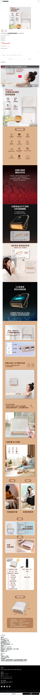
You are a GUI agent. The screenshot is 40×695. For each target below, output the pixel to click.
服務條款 (18, 669)
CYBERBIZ (24, 691)
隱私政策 (15, 669)
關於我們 (5, 669)
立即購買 (30, 693)
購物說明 (2, 669)
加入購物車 (13, 693)
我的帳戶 (11, 669)
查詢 (20, 669)
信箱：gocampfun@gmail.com (6, 676)
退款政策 (8, 669)
